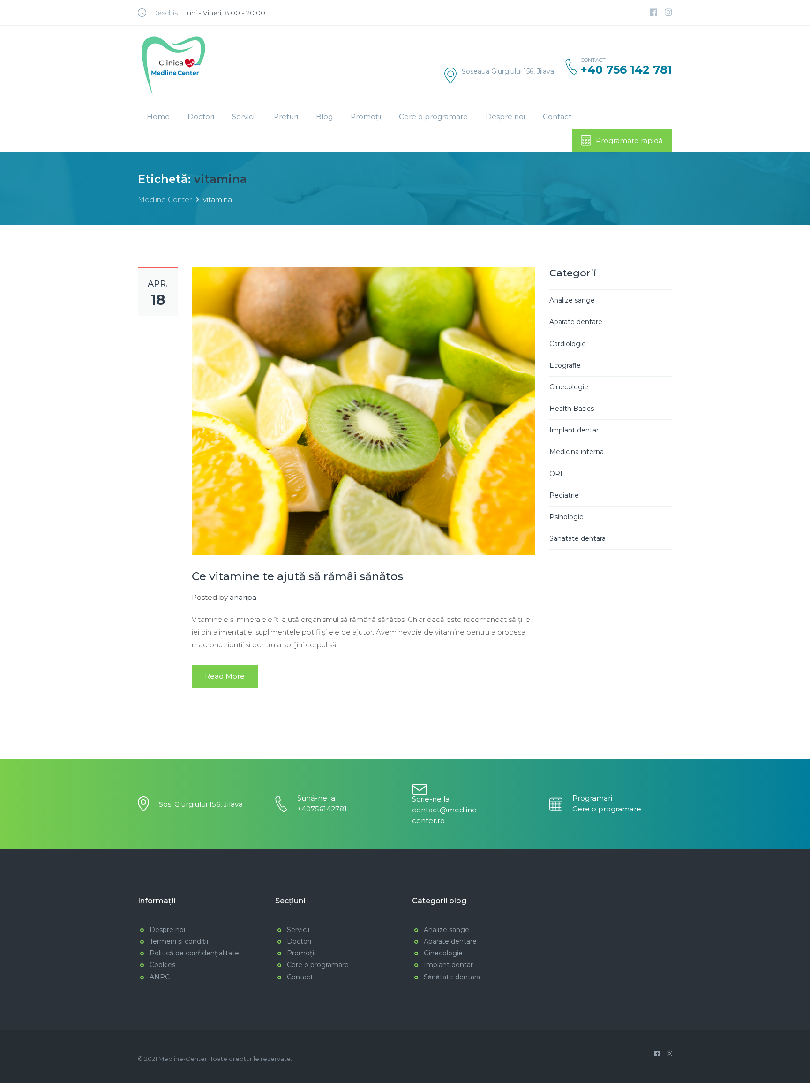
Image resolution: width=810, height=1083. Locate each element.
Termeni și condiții (179, 941)
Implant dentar (574, 430)
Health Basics (571, 408)
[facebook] (653, 13)
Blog (324, 116)
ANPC (160, 977)
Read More (225, 676)
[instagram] (668, 13)
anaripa (243, 597)
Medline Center (165, 199)
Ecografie (565, 365)
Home (158, 116)
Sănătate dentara (452, 977)
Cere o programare (433, 116)
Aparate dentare (575, 322)
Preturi (286, 116)
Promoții (366, 116)
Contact (557, 116)
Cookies (162, 965)
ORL (556, 474)
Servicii (244, 116)
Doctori (201, 116)
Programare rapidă (629, 140)
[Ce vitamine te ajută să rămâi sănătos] (363, 410)
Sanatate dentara (577, 538)
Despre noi (505, 116)
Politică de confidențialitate (194, 953)
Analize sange (572, 300)
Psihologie (566, 517)
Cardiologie (567, 344)
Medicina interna (576, 451)
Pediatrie (564, 495)
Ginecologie (568, 387)
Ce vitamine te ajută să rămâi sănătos (297, 576)
